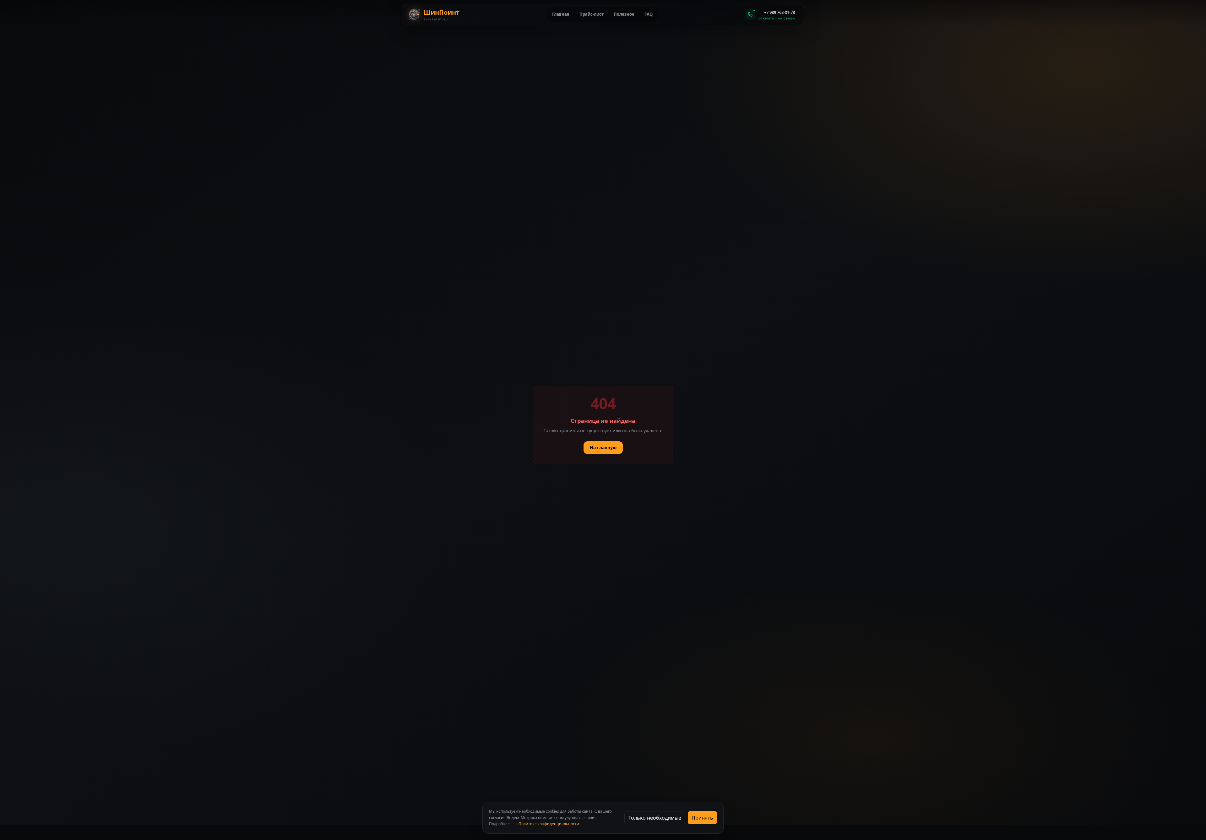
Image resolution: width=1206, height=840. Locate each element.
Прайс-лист (591, 14)
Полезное (624, 14)
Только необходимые (654, 817)
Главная (560, 14)
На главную (603, 447)
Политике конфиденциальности (549, 824)
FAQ (648, 14)
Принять (702, 817)
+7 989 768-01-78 (779, 12)
